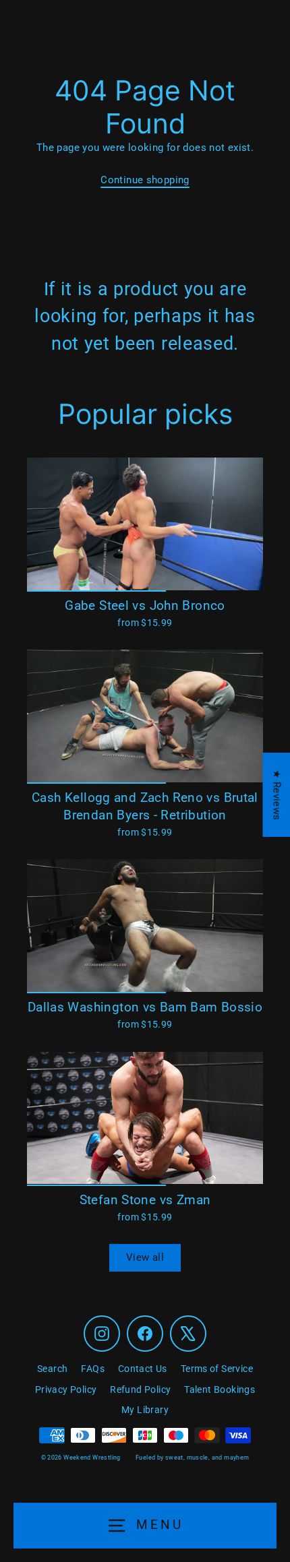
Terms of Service (217, 1368)
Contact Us (142, 1368)
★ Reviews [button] (276, 795)
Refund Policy (140, 1389)
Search (52, 1368)
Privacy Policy (65, 1389)
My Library (145, 1409)
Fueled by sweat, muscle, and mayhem (192, 1457)
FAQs (93, 1368)
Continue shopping (145, 180)
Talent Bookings (219, 1389)
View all (145, 1257)
